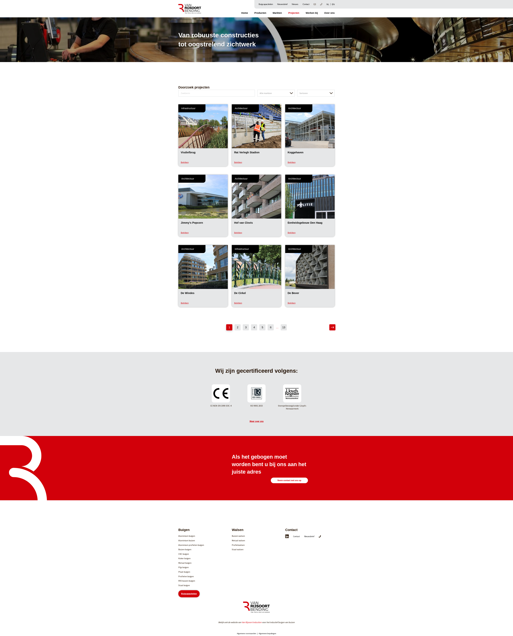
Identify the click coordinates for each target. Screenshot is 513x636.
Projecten (293, 13)
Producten (260, 13)
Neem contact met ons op (289, 480)
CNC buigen (183, 554)
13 (283, 327)
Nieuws (295, 4)
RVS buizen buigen (186, 580)
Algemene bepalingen (267, 633)
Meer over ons (257, 421)
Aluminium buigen (186, 536)
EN (333, 4)
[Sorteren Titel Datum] (316, 91)
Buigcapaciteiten (266, 4)
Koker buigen (184, 558)
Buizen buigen (184, 549)
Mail (315, 4)
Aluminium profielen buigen (191, 545)
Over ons (329, 13)
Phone (321, 4)
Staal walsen (237, 549)
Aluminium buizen (186, 540)
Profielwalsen (238, 545)
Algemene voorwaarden (246, 633)
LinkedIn (287, 536)
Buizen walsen (238, 536)
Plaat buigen (184, 571)
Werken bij (312, 13)
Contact (306, 4)
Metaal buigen (184, 563)
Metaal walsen (238, 540)
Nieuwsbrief (282, 4)
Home (244, 13)
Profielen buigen (186, 576)
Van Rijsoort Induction (252, 622)
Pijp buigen (183, 567)
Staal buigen (184, 585)
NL (328, 4)
